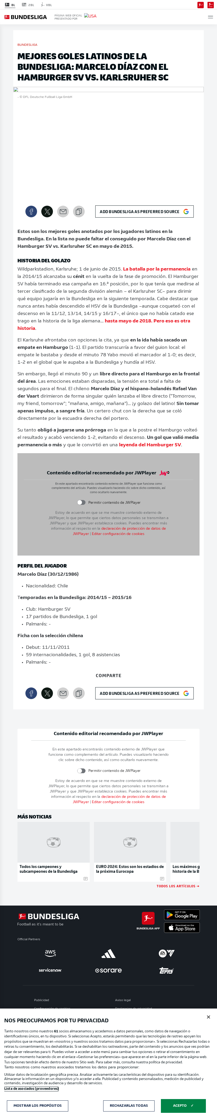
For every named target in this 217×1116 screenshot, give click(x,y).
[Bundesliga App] (200, 4)
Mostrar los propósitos (37, 1106)
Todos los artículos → (178, 886)
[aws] (50, 953)
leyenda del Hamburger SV (150, 445)
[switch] (81, 502)
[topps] (166, 970)
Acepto (180, 1106)
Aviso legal (123, 1000)
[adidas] (108, 953)
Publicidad (41, 1000)
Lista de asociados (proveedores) (31, 1089)
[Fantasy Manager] (210, 4)
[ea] (166, 953)
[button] (210, 17)
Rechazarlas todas (129, 1106)
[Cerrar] (208, 1017)
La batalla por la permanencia (157, 269)
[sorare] (108, 970)
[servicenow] (50, 970)
